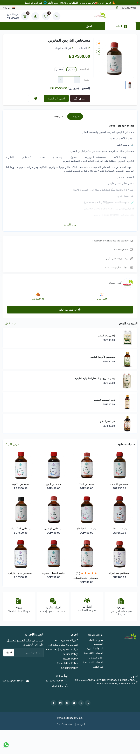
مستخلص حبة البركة (119, 573)
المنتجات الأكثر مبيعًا (93, 653)
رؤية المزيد (70, 224)
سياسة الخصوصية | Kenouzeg (62, 649)
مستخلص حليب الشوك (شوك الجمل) (86, 578)
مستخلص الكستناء (119, 484)
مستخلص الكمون (20, 484)
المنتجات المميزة (95, 648)
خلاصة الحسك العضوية (53, 573)
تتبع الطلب (98, 666)
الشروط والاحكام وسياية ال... (63, 644)
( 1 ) (78, 573)
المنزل (89, 26)
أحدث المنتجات (95, 657)
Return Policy (70, 658)
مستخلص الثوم (53, 484)
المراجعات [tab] (58, 116)
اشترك (9, 652)
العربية (8, 7)
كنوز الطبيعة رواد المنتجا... (65, 640)
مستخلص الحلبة (119, 528)
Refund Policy (70, 654)
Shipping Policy (69, 667)
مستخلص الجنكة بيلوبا (21, 528)
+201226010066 (128, 7)
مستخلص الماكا (86, 484)
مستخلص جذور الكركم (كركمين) (20, 573)
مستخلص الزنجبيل (53, 528)
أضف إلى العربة (56, 98)
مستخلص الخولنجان (86, 528)
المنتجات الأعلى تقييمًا (92, 662)
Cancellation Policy (67, 663)
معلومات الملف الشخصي (95, 642)
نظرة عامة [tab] (75, 116)
